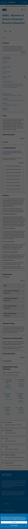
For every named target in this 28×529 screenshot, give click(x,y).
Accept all (14, 522)
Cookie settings (14, 525)
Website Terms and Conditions (19, 519)
